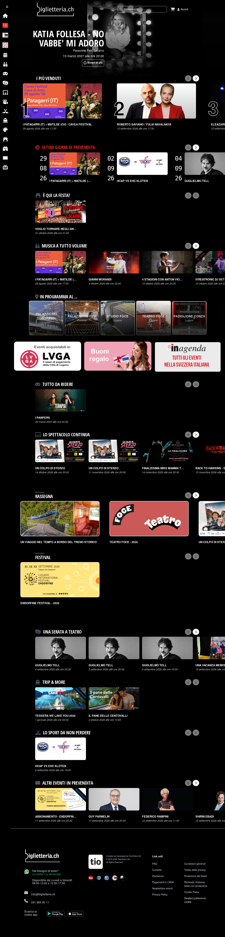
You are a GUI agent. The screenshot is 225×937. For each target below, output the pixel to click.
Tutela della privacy (195, 870)
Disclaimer (158, 876)
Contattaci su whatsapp (46, 874)
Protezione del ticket (195, 876)
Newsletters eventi (162, 888)
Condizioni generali (194, 863)
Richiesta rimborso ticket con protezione (195, 884)
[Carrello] (173, 9)
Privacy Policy (160, 894)
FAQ (154, 863)
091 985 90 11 (40, 902)
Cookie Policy (191, 892)
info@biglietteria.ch (43, 894)
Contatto (157, 870)
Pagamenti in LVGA (163, 882)
